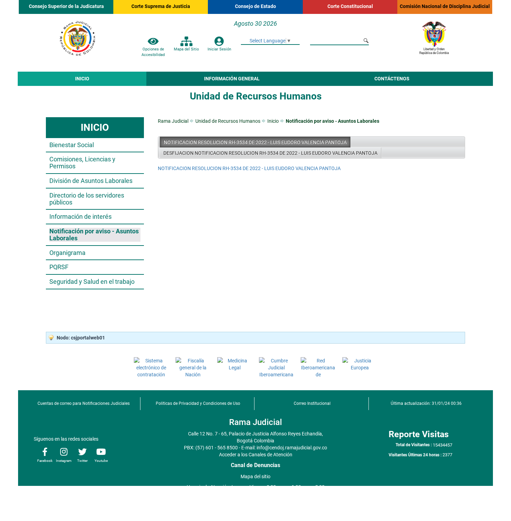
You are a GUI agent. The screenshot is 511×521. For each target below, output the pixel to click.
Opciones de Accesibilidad (153, 52)
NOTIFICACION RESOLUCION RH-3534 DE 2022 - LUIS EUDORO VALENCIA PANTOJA (255, 142)
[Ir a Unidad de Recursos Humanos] (77, 35)
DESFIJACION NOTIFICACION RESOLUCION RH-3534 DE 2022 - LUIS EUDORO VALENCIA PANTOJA (270, 153)
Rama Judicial (173, 121)
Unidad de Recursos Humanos (227, 121)
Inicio (273, 121)
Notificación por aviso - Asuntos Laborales (332, 121)
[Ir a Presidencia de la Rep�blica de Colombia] (433, 35)
